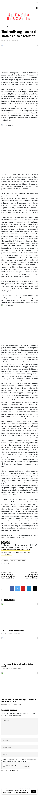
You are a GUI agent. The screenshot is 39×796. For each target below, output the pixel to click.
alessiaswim (5, 633)
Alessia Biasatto (9, 547)
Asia (2, 27)
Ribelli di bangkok (9, 563)
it (33, 2)
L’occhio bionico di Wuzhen (12, 630)
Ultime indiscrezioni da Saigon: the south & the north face (18, 700)
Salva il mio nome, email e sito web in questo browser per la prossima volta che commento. (19, 760)
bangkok (6, 560)
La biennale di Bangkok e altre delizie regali (17, 665)
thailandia (8, 27)
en (36, 2)
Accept (33, 791)
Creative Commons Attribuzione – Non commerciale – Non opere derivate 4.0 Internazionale (15, 552)
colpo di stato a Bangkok (18, 560)
